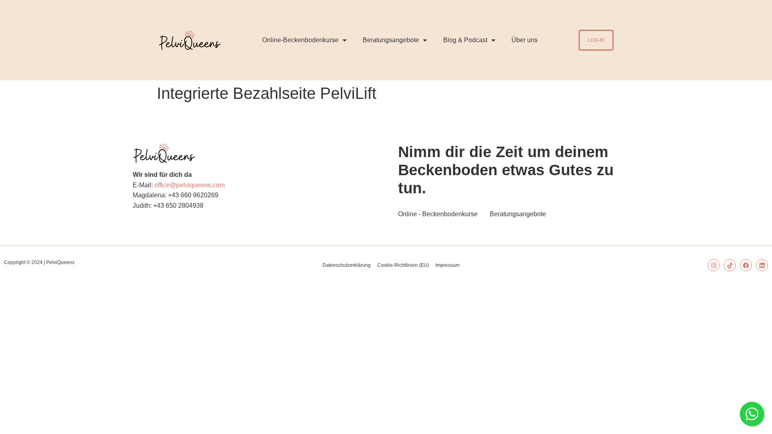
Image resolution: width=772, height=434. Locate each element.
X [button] (764, 7)
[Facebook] (746, 265)
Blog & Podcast (465, 40)
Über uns (524, 40)
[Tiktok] (730, 265)
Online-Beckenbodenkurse (300, 40)
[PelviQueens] (164, 153)
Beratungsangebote (391, 40)
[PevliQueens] (189, 40)
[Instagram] (714, 265)
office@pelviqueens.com (189, 185)
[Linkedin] (762, 265)
